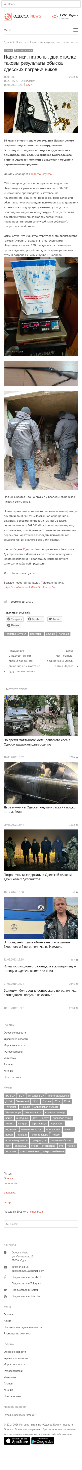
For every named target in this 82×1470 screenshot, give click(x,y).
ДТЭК (8, 1101)
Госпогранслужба (40, 173)
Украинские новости (16, 1038)
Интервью (10, 1058)
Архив (7, 1320)
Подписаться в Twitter (25, 1289)
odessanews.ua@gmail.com (28, 1270)
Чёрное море (13, 1112)
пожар (9, 1134)
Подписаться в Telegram (26, 1283)
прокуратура (39, 1140)
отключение (53, 1129)
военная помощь (55, 1112)
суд (61, 1145)
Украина (25, 1106)
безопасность (33, 1112)
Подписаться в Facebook (27, 1277)
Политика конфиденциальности (23, 1327)
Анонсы (8, 1064)
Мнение (8, 1070)
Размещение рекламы (17, 1333)
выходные (22, 1117)
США (67, 1101)
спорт (34, 1145)
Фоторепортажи (13, 1051)
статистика (48, 1145)
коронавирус (39, 1123)
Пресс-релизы (12, 1077)
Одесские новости (23, 50)
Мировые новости (14, 1045)
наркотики (36, 633)
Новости (9, 50)
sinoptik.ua (36, 1211)
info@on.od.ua (20, 1266)
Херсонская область (46, 1106)
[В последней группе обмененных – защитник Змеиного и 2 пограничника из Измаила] (41, 899)
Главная (9, 1314)
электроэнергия (29, 1151)
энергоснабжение (53, 1151)
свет (8, 1145)
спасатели (21, 1145)
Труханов (11, 1106)
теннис (71, 1145)
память (68, 1129)
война (8, 1117)
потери (56, 1134)
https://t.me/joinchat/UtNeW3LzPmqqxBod (30, 587)
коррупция (57, 1123)
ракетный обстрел (61, 1140)
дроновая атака (62, 1117)
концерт (23, 1123)
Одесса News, (32, 549)
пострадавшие (39, 1134)
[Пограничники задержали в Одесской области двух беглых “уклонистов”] (41, 831)
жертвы (9, 1123)
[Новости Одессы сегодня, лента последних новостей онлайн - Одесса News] (22, 16)
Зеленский (22, 1101)
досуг (45, 1117)
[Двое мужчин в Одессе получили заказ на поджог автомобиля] (41, 764)
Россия (46, 1101)
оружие (50, 633)
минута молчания (31, 1129)
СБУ (57, 1101)
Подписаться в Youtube (26, 1296)
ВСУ (21, 1095)
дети (35, 1117)
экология (10, 1151)
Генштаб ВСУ (36, 1095)
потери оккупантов (16, 1140)
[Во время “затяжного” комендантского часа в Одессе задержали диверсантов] (41, 697)
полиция (64, 633)
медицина (11, 1129)
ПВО (35, 1101)
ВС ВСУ (10, 1095)
